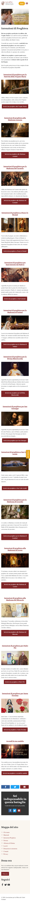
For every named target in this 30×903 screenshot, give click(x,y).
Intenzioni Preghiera (10, 838)
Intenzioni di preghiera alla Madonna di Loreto (15, 549)
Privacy (6, 854)
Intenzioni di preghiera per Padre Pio (15, 647)
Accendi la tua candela (15, 741)
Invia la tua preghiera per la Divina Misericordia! (15, 394)
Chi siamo (7, 832)
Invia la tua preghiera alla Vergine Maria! (15, 106)
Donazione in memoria (10, 849)
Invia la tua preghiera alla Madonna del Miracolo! (15, 633)
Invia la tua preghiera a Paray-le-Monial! (15, 251)
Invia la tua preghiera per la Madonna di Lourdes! (15, 537)
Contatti (6, 851)
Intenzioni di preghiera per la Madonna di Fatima (15, 311)
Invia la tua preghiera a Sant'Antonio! (15, 299)
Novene (6, 840)
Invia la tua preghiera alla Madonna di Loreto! (15, 585)
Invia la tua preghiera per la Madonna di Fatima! (15, 345)
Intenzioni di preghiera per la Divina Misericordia (15, 358)
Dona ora (5, 874)
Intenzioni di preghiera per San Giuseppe (15, 408)
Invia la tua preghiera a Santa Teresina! (15, 730)
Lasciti (6, 846)
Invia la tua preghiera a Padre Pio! (15, 682)
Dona (21, 3)
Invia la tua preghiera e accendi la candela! (15, 773)
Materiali (6, 835)
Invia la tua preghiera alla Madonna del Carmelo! (15, 201)
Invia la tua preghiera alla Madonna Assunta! (15, 155)
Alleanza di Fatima (9, 843)
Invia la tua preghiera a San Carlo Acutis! (15, 488)
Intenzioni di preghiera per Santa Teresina (15, 695)
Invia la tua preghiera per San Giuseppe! (15, 440)
